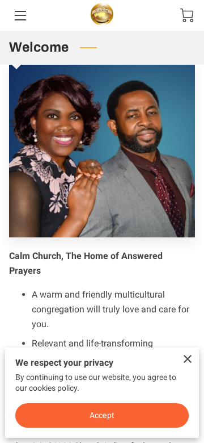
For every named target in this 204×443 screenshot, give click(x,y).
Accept (102, 415)
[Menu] (19, 15)
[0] (187, 15)
